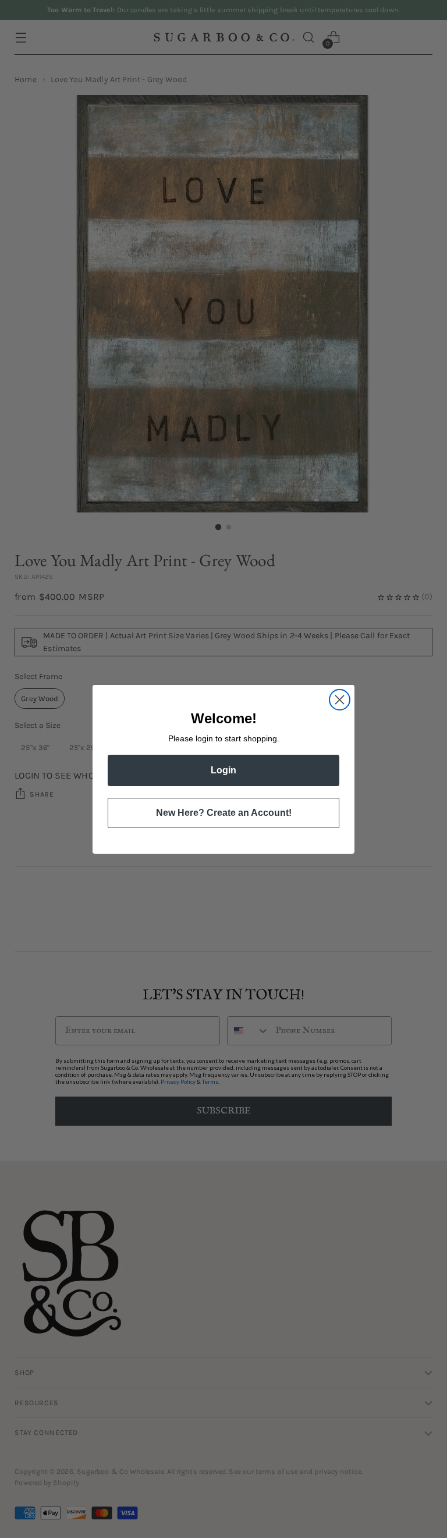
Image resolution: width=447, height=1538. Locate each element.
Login (223, 770)
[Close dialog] (339, 700)
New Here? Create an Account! (224, 813)
